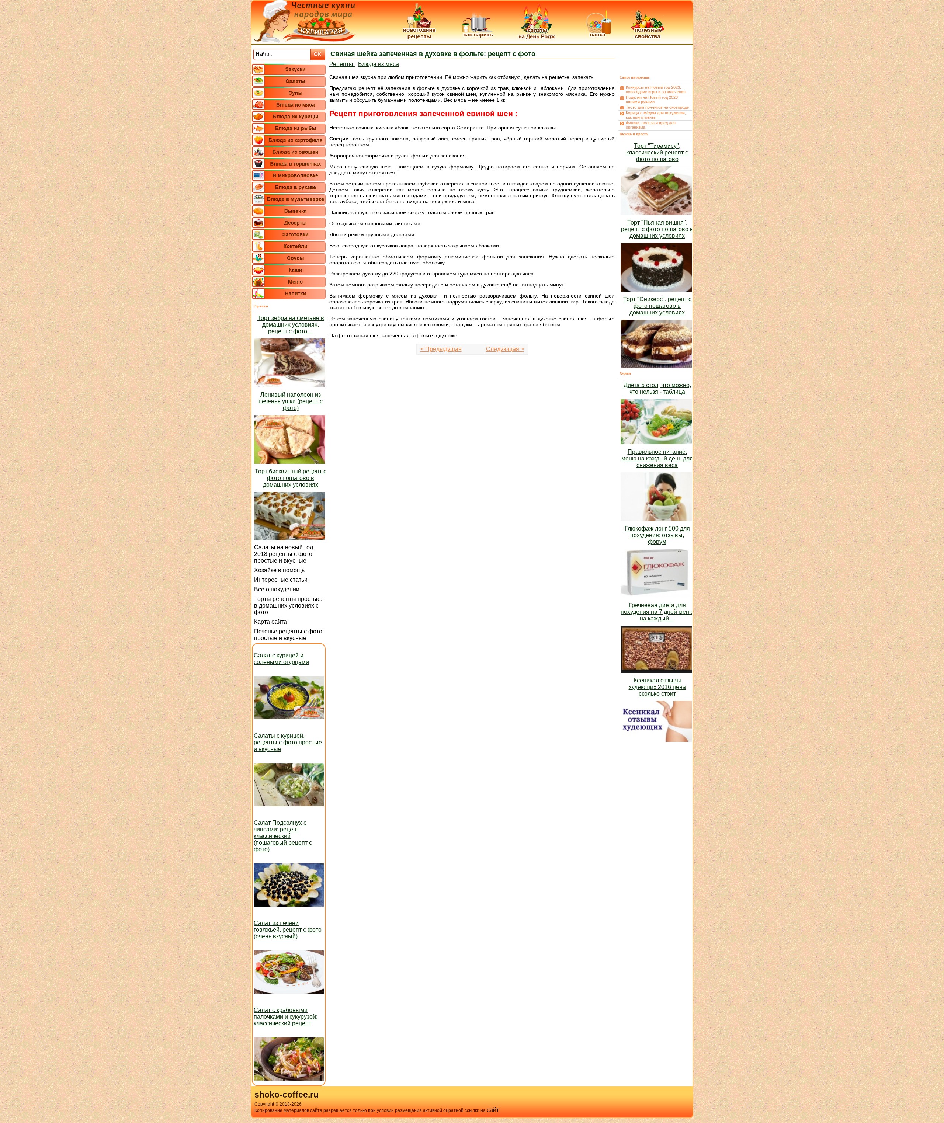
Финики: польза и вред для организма (651, 125)
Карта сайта (270, 622)
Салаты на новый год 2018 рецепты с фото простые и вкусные (283, 554)
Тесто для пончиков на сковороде (657, 107)
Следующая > (505, 349)
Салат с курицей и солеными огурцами (281, 658)
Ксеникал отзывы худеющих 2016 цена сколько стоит (657, 687)
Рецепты (342, 64)
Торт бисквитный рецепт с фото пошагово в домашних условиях (290, 478)
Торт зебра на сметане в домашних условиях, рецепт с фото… (290, 324)
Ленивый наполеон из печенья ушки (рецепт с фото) (290, 401)
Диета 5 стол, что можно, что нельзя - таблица (657, 388)
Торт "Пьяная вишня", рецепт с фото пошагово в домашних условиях (657, 229)
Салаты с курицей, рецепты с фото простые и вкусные (288, 742)
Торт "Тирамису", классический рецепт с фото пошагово (657, 152)
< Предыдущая (441, 349)
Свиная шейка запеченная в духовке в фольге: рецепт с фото (432, 54)
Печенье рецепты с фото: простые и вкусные (289, 634)
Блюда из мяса (378, 64)
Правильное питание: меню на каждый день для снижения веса (657, 458)
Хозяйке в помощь (279, 570)
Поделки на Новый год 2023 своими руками (652, 99)
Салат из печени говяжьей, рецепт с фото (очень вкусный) (288, 929)
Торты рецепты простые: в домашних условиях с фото (288, 605)
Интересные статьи (281, 580)
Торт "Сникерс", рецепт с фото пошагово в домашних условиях (657, 306)
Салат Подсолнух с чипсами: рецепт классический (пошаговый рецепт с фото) (283, 836)
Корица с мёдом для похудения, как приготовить (656, 115)
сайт (493, 1110)
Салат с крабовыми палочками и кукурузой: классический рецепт (285, 1016)
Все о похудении (276, 589)
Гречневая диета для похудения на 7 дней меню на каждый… (657, 612)
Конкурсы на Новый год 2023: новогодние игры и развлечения (656, 89)
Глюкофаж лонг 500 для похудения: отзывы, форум (657, 535)
